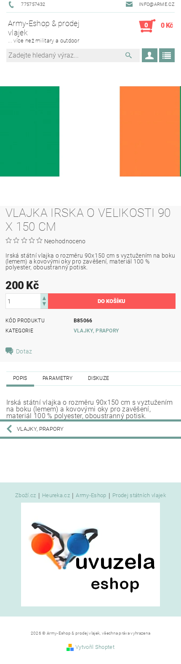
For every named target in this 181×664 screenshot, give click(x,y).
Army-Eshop (91, 495)
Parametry (58, 378)
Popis (20, 378)
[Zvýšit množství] (44, 297)
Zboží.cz (25, 495)
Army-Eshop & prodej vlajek (44, 31)
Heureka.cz (56, 495)
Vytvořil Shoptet (94, 647)
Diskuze (98, 378)
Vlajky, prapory (96, 331)
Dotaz (24, 351)
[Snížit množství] (44, 305)
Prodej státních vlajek (139, 495)
